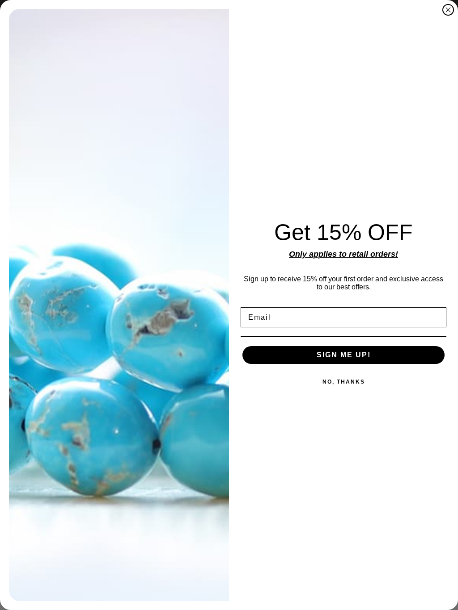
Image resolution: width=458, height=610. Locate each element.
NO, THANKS (343, 382)
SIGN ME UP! (344, 355)
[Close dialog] (448, 9)
